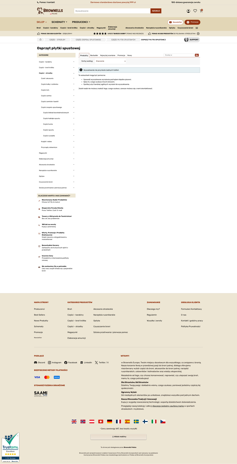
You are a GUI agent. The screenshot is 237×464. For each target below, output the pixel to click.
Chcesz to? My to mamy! (51, 202)
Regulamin (152, 315)
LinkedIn (88, 362)
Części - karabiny (50, 28)
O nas (183, 315)
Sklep (40, 22)
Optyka (172, 28)
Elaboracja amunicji (112, 28)
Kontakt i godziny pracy (192, 320)
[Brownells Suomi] (145, 421)
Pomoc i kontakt (47, 2)
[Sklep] (40, 40)
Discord (41, 362)
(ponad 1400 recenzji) (126, 33)
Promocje (194, 22)
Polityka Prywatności (190, 326)
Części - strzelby (87, 28)
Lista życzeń (195, 11)
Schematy (58, 22)
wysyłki (133, 428)
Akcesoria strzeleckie (135, 28)
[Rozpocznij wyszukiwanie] (155, 10)
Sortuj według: (87, 61)
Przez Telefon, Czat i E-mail (52, 210)
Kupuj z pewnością (49, 227)
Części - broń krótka (68, 28)
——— (197, 27)
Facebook (72, 362)
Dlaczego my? (153, 309)
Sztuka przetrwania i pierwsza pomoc (110, 332)
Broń (39, 28)
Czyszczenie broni (185, 28)
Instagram (56, 362)
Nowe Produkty (41, 320)
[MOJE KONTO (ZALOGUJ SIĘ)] (189, 11)
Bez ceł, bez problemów (50, 218)
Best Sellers (39, 315)
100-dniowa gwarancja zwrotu (185, 2)
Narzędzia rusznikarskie (156, 28)
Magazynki (101, 28)
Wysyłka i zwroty (154, 320)
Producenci (80, 22)
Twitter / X (104, 362)
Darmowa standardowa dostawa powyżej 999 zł (113, 2)
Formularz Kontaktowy (191, 309)
